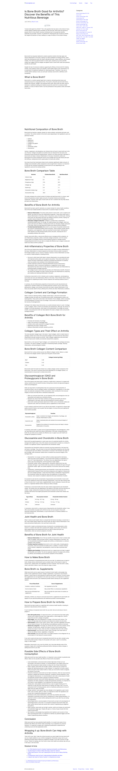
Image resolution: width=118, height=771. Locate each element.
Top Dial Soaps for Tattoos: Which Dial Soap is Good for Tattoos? (44, 750)
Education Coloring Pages (82, 22)
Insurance (90, 27)
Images (86, 3)
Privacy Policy (81, 769)
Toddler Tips (80, 38)
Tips (91, 3)
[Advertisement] (47, 46)
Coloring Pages (73, 3)
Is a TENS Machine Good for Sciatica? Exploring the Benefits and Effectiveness (47, 749)
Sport (78, 35)
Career (78, 14)
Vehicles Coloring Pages (82, 41)
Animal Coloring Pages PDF (82, 13)
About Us (75, 769)
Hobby (78, 27)
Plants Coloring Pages (81, 32)
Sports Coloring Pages (87, 35)
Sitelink (91, 769)
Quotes (80, 3)
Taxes (85, 36)
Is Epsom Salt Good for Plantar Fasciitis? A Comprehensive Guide (44, 757)
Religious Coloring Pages (82, 33)
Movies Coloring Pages (81, 30)
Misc (85, 29)
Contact (87, 769)
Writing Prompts (80, 43)
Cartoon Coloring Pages (82, 16)
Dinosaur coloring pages (82, 21)
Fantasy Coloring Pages (81, 24)
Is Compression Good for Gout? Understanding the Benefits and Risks (45, 755)
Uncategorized (80, 40)
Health (85, 25)
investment (79, 29)
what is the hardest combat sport (33, 762)
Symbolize (79, 36)
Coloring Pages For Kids (82, 19)
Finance (79, 25)
